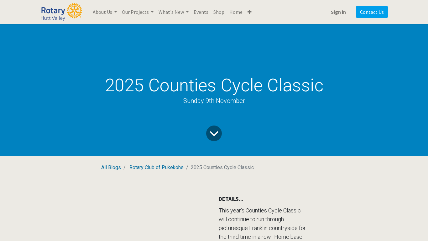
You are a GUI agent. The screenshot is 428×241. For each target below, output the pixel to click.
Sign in (338, 12)
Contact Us (372, 12)
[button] (249, 12)
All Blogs (111, 167)
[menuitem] (201, 12)
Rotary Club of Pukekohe (156, 167)
